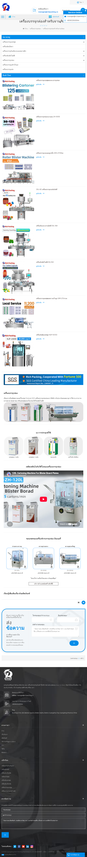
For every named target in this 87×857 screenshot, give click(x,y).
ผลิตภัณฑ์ (4, 738)
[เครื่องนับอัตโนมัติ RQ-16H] (18, 277)
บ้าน (13, 17)
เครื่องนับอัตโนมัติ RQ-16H (45, 262)
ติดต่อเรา (4, 752)
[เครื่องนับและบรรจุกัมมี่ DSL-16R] (18, 241)
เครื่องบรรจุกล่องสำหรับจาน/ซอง (53, 29)
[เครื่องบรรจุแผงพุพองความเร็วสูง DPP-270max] (18, 314)
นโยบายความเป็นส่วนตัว (68, 852)
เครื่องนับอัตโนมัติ (9, 56)
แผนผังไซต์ (51, 852)
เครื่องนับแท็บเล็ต (6, 784)
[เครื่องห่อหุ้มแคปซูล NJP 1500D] (18, 350)
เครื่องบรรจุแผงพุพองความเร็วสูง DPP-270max (51, 298)
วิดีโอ (3, 749)
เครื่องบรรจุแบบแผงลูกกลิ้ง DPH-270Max (49, 153)
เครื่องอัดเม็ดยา (8, 46)
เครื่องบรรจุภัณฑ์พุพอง (8, 766)
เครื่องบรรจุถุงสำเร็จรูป (10, 65)
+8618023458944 (17, 704)
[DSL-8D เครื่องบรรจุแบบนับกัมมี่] (18, 205)
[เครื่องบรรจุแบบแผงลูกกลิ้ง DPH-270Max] (18, 168)
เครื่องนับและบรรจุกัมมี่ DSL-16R (47, 226)
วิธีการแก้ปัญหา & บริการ (8, 741)
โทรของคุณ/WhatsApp (41, 615)
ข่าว (3, 745)
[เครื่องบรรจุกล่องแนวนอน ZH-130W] (18, 132)
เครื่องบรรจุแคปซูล (9, 42)
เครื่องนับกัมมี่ (5, 769)
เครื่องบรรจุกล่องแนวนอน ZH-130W (48, 117)
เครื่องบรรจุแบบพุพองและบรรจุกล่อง (48, 80)
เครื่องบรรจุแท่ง (8, 69)
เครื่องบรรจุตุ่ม (5, 776)
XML (57, 852)
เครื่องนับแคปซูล (6, 780)
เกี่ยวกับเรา (5, 734)
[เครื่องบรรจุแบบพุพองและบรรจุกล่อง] (18, 96)
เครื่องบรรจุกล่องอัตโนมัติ (8, 791)
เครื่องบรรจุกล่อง (35, 29)
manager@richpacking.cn (48, 12)
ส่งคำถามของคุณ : (39, 624)
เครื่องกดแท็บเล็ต (6, 773)
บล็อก (44, 852)
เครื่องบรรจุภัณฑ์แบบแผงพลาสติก (14, 51)
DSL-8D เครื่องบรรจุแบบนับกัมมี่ (46, 189)
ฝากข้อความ (75, 855)
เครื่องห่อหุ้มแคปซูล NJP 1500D (46, 335)
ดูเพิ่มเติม (39, 84)
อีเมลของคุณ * (63, 615)
